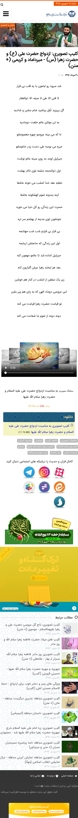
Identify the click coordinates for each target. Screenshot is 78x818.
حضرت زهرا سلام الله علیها (41, 447)
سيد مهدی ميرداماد (37, 453)
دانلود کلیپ (51, 441)
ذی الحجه (55, 453)
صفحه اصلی (67, 776)
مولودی (38, 441)
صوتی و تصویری (7, 25)
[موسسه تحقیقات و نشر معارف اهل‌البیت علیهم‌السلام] (61, 16)
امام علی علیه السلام (67, 447)
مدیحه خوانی (70, 453)
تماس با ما (35, 776)
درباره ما (51, 776)
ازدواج (21, 447)
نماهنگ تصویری (69, 441)
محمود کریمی (24, 441)
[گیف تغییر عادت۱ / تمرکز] (39, 611)
